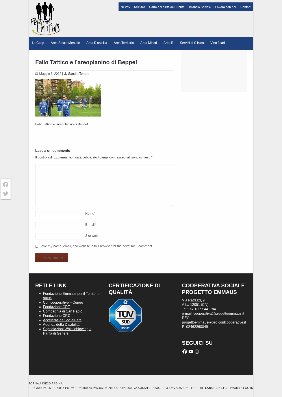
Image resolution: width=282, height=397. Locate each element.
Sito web (91, 235)
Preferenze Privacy (90, 387)
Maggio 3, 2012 (50, 73)
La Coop (38, 43)
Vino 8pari (217, 43)
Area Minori (148, 43)
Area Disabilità (96, 43)
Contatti (245, 7)
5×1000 (139, 7)
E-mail (90, 224)
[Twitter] (5, 193)
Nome (90, 213)
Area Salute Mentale (65, 43)
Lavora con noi (225, 7)
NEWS (125, 7)
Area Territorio (124, 43)
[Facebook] (5, 184)
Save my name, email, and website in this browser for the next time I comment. (96, 246)
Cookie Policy (64, 387)
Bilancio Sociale (200, 7)
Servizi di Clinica (192, 43)
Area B (168, 43)
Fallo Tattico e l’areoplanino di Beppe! (86, 62)
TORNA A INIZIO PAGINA (46, 383)
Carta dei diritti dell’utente (167, 7)
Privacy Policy (42, 387)
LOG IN (248, 387)
